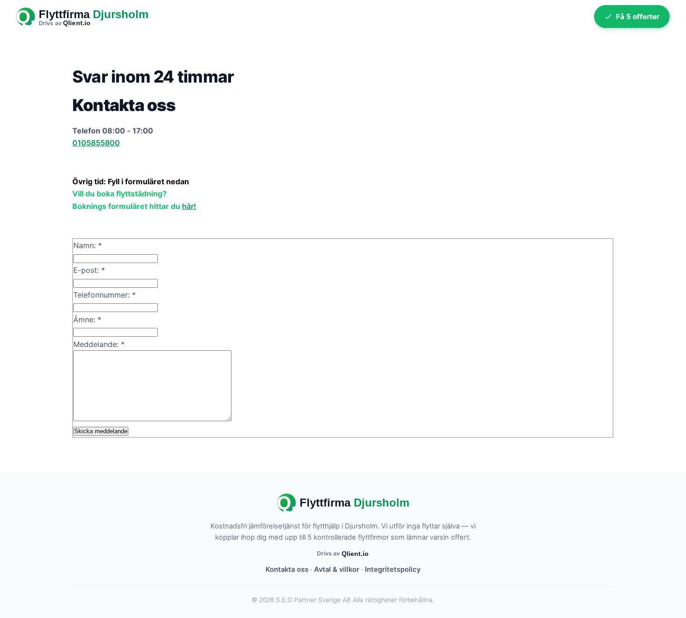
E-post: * (89, 270)
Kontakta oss (287, 569)
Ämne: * (87, 319)
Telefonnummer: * (104, 294)
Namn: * (87, 245)
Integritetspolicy (392, 569)
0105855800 (96, 142)
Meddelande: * (99, 344)
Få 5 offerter (637, 16)
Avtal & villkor (336, 569)
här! (189, 206)
